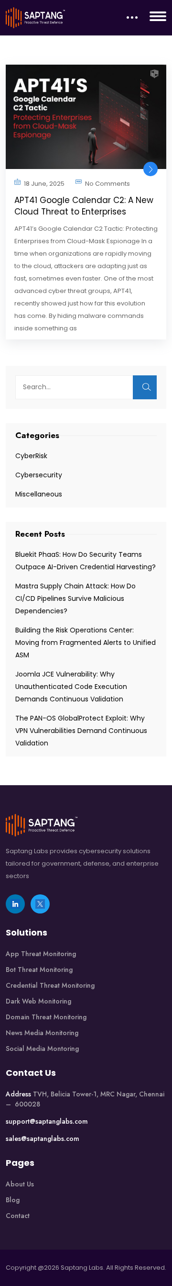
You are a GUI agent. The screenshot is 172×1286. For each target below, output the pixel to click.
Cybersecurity (38, 475)
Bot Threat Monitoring (39, 969)
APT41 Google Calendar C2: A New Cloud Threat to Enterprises (83, 205)
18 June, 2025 (44, 183)
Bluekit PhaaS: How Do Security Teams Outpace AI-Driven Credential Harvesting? (85, 561)
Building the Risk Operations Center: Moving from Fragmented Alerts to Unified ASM (85, 642)
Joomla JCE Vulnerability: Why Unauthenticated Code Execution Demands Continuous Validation (71, 686)
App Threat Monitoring (41, 954)
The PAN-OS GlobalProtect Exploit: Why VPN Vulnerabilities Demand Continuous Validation (81, 730)
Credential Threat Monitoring (50, 985)
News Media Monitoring (42, 1033)
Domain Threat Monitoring (46, 1017)
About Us (20, 1184)
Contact (18, 1215)
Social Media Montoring (42, 1048)
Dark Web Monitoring (38, 1001)
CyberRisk (31, 456)
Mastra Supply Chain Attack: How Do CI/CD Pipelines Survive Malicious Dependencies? (75, 598)
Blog (13, 1200)
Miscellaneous (38, 494)
